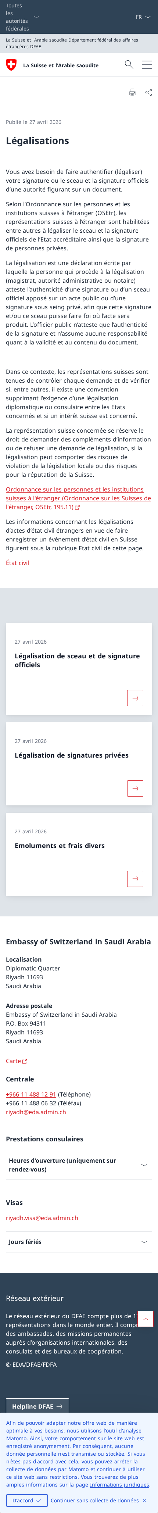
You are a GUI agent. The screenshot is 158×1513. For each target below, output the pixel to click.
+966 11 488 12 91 (31, 1094)
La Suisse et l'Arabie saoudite (60, 65)
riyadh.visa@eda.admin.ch (42, 1218)
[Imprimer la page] (132, 92)
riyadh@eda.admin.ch (36, 1112)
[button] (145, 1319)
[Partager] (148, 92)
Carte (13, 1061)
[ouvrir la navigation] (147, 64)
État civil (17, 563)
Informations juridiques (119, 1484)
